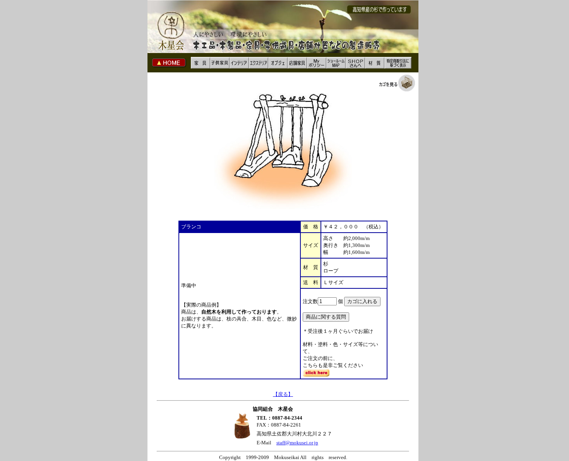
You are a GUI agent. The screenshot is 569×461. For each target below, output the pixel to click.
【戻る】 (283, 394)
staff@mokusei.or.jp (297, 443)
